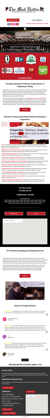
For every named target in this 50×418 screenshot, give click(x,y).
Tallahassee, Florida (25, 194)
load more (25, 360)
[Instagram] (14, 24)
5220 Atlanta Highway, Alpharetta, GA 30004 (37, 23)
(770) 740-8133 (37, 20)
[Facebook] (8, 24)
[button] (25, 29)
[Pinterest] (17, 24)
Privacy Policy (25, 416)
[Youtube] (11, 24)
